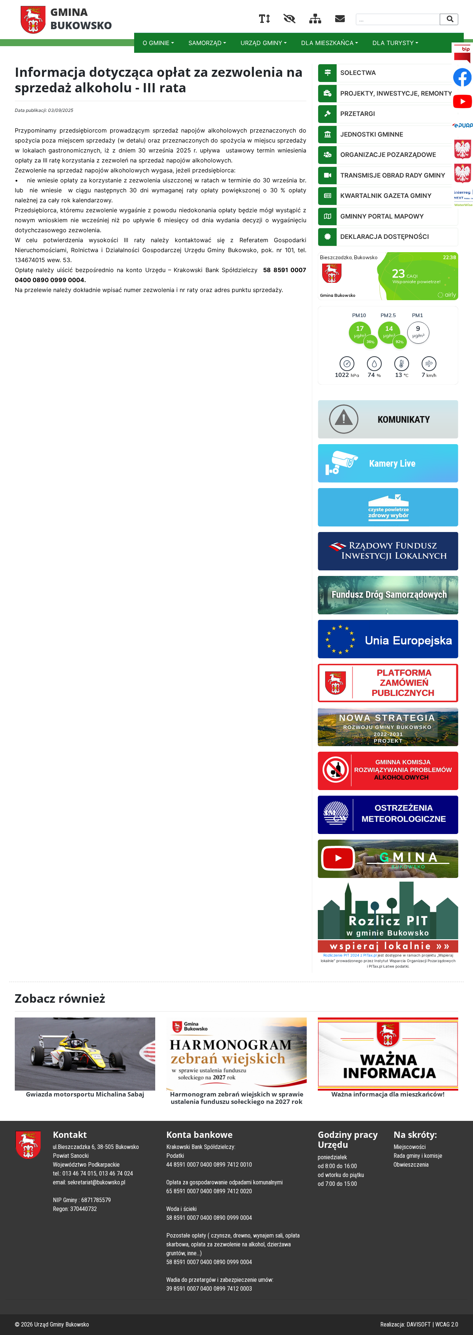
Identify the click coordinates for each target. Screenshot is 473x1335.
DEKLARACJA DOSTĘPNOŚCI (384, 236)
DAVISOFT (418, 1324)
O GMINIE (156, 43)
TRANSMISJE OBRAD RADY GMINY (392, 175)
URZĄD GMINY (261, 43)
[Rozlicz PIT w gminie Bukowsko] (388, 916)
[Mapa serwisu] (309, 20)
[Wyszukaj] (449, 19)
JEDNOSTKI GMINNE (371, 134)
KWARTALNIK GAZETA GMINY (386, 195)
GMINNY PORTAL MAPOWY (382, 216)
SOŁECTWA (358, 72)
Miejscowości (410, 1146)
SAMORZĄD (205, 43)
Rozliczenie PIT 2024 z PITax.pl (350, 955)
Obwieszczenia (411, 1164)
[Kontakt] (334, 20)
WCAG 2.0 (446, 1324)
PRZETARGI (357, 113)
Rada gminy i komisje (418, 1155)
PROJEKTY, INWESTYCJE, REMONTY (396, 93)
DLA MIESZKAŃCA (327, 43)
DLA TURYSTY (393, 43)
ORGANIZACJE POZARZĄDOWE (388, 154)
